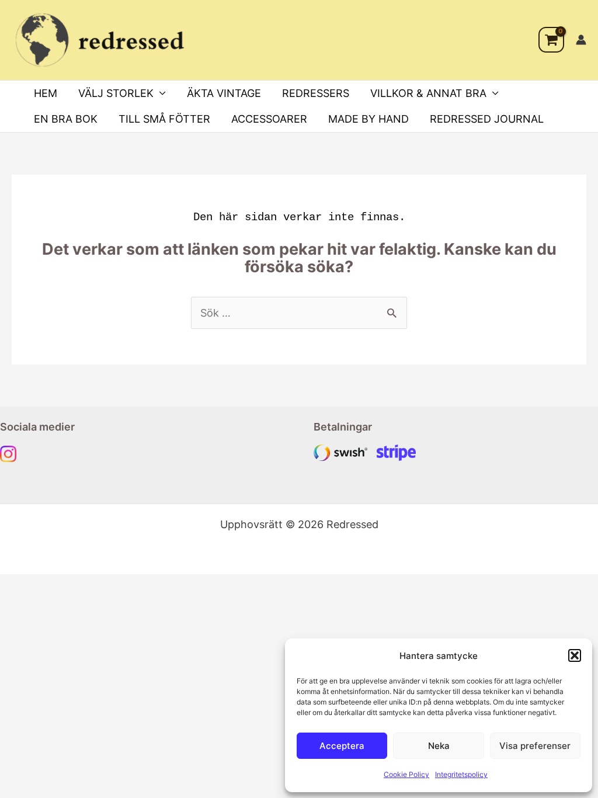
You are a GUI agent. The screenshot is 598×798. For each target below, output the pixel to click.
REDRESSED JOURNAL (487, 119)
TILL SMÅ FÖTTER (164, 119)
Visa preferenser (535, 745)
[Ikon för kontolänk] (581, 39)
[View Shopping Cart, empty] (551, 40)
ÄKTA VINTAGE (224, 93)
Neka (439, 745)
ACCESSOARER (269, 119)
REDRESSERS (315, 93)
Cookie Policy (406, 774)
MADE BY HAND (368, 119)
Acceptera (341, 745)
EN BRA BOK (66, 119)
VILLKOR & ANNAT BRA (428, 93)
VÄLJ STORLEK (116, 93)
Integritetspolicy (461, 774)
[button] (574, 655)
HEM (45, 93)
